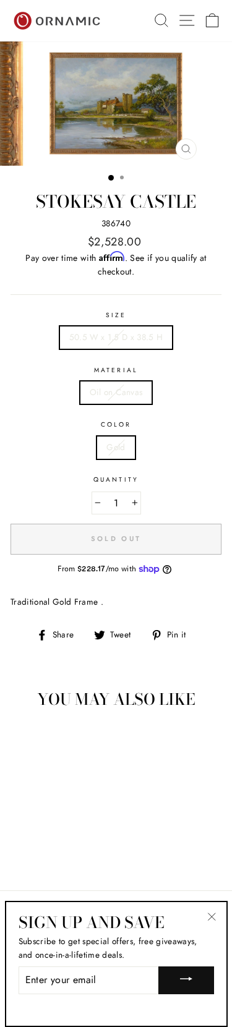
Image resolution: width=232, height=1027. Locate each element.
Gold (115, 447)
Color (116, 424)
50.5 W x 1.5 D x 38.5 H (116, 337)
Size (116, 315)
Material (115, 370)
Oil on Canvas (116, 392)
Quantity (115, 479)
